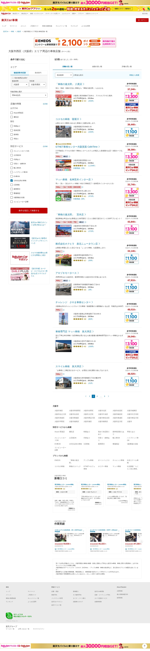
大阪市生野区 (88, 410)
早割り (16, 139)
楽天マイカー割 (56, 605)
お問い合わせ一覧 (23, 629)
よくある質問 (85, 26)
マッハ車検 (117, 466)
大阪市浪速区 (59, 418)
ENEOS (57, 460)
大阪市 (129, 421)
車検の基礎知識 (47, 26)
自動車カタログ (78, 601)
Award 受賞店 (60, 432)
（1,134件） (91, 166)
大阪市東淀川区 (133, 418)
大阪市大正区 (88, 414)
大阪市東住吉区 (104, 418)
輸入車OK (17, 168)
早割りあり (131, 432)
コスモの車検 (59, 466)
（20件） (90, 260)
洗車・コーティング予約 (102, 595)
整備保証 (17, 193)
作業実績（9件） (79, 199)
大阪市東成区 (117, 418)
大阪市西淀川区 (89, 418)
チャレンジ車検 (118, 460)
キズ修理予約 (77, 595)
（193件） (91, 346)
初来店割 (17, 130)
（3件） (90, 290)
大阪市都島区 (103, 421)
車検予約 (54, 595)
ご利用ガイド (34, 26)
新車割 (16, 134)
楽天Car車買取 (99, 591)
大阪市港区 (88, 421)
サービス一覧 (10, 629)
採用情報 (119, 598)
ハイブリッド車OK (21, 172)
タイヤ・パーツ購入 (79, 598)
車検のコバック (75, 466)
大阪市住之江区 (60, 414)
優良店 (16, 117)
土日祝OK (17, 155)
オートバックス (104, 460)
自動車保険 (98, 601)
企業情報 (119, 591)
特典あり (17, 126)
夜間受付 (17, 189)
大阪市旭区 (59, 410)
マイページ (13, 26)
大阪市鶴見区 (117, 414)
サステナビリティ (38, 629)
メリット (23, 26)
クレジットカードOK (21, 151)
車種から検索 (134, 75)
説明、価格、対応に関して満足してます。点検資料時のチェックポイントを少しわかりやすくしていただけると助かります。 (65, 505)
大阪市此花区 (117, 410)
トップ (4, 26)
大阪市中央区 (103, 414)
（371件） (91, 196)
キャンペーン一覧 (61, 26)
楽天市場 (144, 13)
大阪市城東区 (132, 410)
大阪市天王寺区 (133, 414)
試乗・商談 (54, 591)
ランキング (74, 26)
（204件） (91, 101)
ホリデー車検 (103, 466)
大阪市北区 (102, 410)
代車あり (17, 159)
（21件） (90, 383)
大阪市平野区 (59, 421)
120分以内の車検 (20, 180)
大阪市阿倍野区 (75, 410)
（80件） (90, 319)
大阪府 (19, 31)
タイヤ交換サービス (101, 598)
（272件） (91, 231)
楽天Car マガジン (57, 601)
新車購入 (76, 591)
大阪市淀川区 (117, 421)
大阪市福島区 (74, 421)
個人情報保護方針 (122, 594)
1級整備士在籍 (19, 197)
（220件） (91, 132)
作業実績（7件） (79, 168)
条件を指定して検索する (29, 211)
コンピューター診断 (21, 202)
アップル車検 (88, 460)
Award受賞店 (18, 113)
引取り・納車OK (20, 164)
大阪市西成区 (74, 418)
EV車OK (17, 176)
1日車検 (17, 185)
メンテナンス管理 (57, 598)
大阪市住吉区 (74, 414)
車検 (12, 31)
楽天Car (5, 31)
